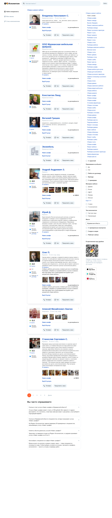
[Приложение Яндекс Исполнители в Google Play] (91, 274)
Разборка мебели (92, 45)
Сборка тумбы (91, 59)
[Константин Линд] (34, 99)
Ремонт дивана (91, 54)
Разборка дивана (92, 127)
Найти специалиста (12, 11)
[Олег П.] (34, 256)
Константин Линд (51, 95)
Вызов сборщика (92, 23)
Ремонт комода (91, 20)
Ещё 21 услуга (46, 381)
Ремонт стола (91, 40)
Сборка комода (91, 64)
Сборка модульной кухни (94, 88)
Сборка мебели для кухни (95, 69)
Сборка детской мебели (94, 72)
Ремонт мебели (92, 147)
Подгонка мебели (92, 122)
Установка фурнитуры (94, 103)
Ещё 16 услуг (46, 198)
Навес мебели (91, 129)
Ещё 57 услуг (46, 133)
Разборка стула (92, 37)
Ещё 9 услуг (46, 81)
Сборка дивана (91, 83)
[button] (47, 35)
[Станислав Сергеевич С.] (34, 343)
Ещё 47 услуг (46, 104)
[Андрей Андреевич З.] (34, 173)
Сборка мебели (92, 90)
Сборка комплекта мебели (95, 85)
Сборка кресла (91, 156)
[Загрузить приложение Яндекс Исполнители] (97, 251)
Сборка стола (91, 42)
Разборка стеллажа (93, 112)
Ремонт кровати (92, 35)
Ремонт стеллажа (92, 125)
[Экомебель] (34, 151)
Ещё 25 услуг (46, 238)
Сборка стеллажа (92, 105)
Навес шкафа (46, 27)
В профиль (45, 24)
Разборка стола (92, 57)
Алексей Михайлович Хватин (57, 309)
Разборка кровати (92, 149)
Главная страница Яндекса (5, 3)
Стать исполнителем (13, 21)
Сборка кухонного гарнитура (95, 74)
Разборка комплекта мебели (95, 47)
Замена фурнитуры (93, 154)
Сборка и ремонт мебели (93, 13)
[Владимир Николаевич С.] (34, 19)
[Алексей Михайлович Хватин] (34, 313)
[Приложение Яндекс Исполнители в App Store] (91, 269)
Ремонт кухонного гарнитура (95, 30)
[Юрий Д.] (34, 216)
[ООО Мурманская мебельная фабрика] (34, 48)
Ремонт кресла (91, 62)
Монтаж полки (91, 50)
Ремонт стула (91, 32)
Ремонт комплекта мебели (95, 25)
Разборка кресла (92, 120)
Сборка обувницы (92, 132)
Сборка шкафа (91, 18)
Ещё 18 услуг (46, 325)
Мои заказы (10, 16)
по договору (35, 233)
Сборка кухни (91, 110)
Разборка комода (92, 28)
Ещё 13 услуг (46, 295)
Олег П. (46, 252)
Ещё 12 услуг (46, 156)
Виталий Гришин (51, 118)
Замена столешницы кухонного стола (96, 77)
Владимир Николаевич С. (55, 15)
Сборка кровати (92, 93)
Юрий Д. (46, 212)
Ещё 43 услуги (46, 30)
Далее (50, 395)
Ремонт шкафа (91, 95)
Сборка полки (91, 81)
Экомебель (48, 147)
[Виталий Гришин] (34, 122)
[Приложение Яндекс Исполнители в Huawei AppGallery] (91, 278)
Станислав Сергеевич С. (55, 339)
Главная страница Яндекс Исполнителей (12, 3)
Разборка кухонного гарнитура (96, 151)
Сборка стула (91, 52)
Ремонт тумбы (91, 137)
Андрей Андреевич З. (53, 169)
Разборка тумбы (92, 139)
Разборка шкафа (92, 67)
